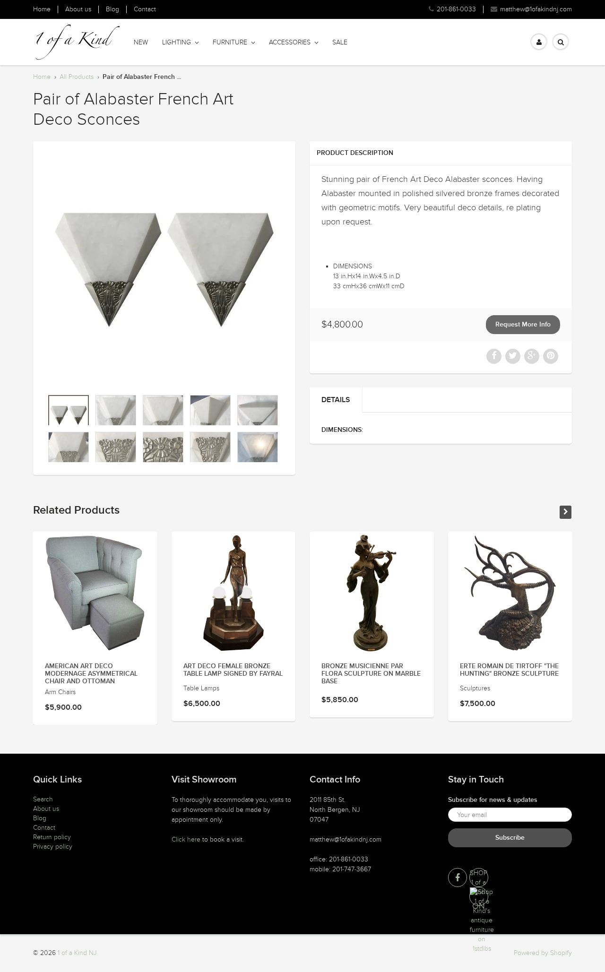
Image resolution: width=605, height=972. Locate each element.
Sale (339, 42)
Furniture (230, 42)
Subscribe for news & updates (492, 800)
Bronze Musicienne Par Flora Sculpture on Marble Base (371, 674)
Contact (145, 9)
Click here (186, 839)
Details (335, 400)
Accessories (290, 42)
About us (78, 9)
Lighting (176, 42)
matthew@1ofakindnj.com (536, 9)
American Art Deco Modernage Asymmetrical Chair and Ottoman (91, 674)
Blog (112, 9)
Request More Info (523, 324)
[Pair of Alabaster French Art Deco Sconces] (164, 270)
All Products (77, 77)
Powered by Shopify (543, 953)
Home (42, 9)
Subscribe (510, 837)
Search (43, 799)
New (141, 42)
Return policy (52, 837)
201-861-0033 (456, 9)
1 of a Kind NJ (77, 953)
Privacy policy (52, 847)
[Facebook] (457, 877)
